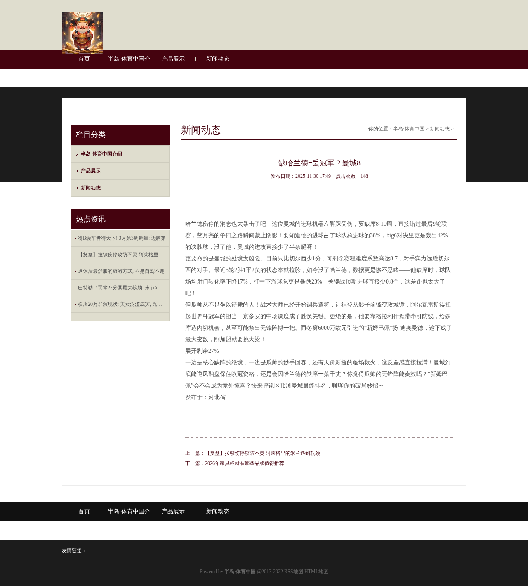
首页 (84, 59)
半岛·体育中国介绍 (129, 68)
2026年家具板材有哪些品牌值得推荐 (244, 463)
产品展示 (173, 59)
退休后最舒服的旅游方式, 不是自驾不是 (121, 271)
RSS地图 (293, 571)
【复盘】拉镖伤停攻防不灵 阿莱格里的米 (122, 255)
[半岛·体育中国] (82, 52)
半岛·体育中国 (408, 129)
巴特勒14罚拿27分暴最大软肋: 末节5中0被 (122, 288)
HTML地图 (316, 571)
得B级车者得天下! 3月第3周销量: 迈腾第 (122, 238)
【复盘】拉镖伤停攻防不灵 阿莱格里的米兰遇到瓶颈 (262, 453)
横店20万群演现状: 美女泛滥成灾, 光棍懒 (122, 304)
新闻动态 (217, 59)
